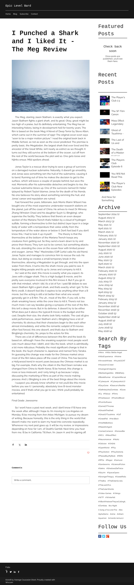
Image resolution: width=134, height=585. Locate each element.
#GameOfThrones (106, 406)
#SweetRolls (120, 477)
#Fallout (106, 394)
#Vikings (116, 493)
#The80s (102, 481)
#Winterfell (110, 497)
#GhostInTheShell (105, 410)
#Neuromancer (104, 439)
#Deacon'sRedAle (117, 385)
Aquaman (102, 518)
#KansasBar (120, 431)
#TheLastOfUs (104, 485)
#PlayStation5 (117, 452)
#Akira (101, 352)
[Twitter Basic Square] (103, 536)
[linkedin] (14, 572)
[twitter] (10, 572)
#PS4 (113, 448)
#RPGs (101, 460)
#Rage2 (109, 460)
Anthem (120, 514)
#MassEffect (110, 435)
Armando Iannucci (116, 518)
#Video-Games (104, 493)
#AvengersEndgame (107, 369)
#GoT (118, 414)
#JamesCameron (105, 431)
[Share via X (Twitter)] (19, 444)
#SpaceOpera (113, 473)
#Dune (122, 390)
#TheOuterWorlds (106, 489)
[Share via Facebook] (13, 444)
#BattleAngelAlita (105, 373)
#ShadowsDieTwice (114, 468)
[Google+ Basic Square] (107, 536)
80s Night (113, 506)
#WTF (101, 497)
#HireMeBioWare (105, 423)
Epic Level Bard (18, 5)
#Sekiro (101, 468)
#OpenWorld (103, 448)
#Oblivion (102, 444)
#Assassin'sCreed (105, 365)
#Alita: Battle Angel (113, 352)
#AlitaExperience (105, 356)
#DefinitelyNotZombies (108, 390)
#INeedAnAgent (105, 427)
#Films (115, 394)
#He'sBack (114, 419)
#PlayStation (103, 452)
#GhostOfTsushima (106, 414)
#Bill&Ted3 (119, 373)
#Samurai (118, 460)
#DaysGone (103, 385)
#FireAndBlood (117, 398)
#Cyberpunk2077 (118, 381)
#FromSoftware (105, 402)
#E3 (100, 394)
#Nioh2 (116, 439)
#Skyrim (101, 473)
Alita (120, 510)
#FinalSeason (104, 398)
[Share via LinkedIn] (26, 444)
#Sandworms (104, 464)
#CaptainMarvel (119, 377)
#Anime (118, 356)
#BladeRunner (104, 377)
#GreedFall (103, 419)
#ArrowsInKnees (105, 361)
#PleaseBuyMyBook (106, 456)
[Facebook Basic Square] (99, 536)
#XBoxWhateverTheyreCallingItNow (112, 502)
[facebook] (6, 572)
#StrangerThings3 (106, 477)
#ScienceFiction (118, 464)
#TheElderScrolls (115, 481)
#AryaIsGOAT (119, 361)
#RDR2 (120, 456)
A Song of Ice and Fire (107, 510)
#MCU (101, 435)
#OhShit (111, 444)
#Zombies (102, 506)
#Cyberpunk (103, 381)
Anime (112, 514)
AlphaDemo (103, 514)
